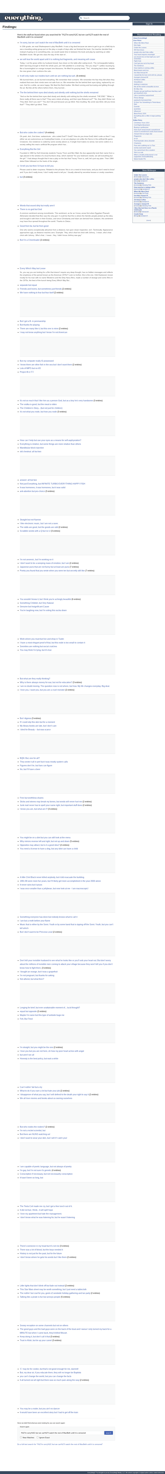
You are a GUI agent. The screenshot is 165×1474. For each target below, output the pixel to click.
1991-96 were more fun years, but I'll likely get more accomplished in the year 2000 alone (60, 881)
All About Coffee (139, 80)
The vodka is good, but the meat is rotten (38, 404)
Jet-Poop (145, 193)
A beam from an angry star (143, 134)
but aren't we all (27, 1055)
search (108, 1433)
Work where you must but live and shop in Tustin (42, 639)
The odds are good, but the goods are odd (39, 527)
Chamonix (137, 143)
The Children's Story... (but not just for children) (41, 408)
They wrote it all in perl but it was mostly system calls (44, 762)
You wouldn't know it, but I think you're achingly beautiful (45, 599)
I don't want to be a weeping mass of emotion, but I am (44, 563)
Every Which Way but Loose (33, 268)
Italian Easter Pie (140, 159)
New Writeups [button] (149, 170)
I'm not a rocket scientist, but (32, 1130)
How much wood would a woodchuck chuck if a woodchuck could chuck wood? (148, 130)
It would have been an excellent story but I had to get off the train (49, 1412)
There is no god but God (31, 209)
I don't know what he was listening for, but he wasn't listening (47, 1217)
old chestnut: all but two (30, 451)
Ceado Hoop (138, 214)
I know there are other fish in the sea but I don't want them (46, 365)
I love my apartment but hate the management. (41, 1214)
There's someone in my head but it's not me (39, 1246)
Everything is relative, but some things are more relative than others (50, 444)
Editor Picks (137, 120)
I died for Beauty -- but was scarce (35, 729)
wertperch (144, 181)
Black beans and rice (141, 70)
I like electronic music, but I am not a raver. (39, 523)
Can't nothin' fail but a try (31, 1087)
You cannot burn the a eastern (144, 150)
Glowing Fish (146, 185)
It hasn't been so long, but (31, 1178)
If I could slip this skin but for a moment (37, 722)
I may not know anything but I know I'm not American (43, 332)
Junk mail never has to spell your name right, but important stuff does (51, 805)
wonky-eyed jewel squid (142, 148)
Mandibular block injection (32, 448)
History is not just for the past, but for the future (41, 1253)
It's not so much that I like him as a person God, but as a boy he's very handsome (56, 400)
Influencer (137, 111)
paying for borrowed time (142, 100)
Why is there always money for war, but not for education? (46, 682)
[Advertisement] (82, 6)
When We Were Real (141, 43)
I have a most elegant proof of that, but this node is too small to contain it (52, 643)
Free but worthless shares (31, 798)
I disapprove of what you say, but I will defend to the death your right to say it (54, 1094)
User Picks (137, 40)
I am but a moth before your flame (35, 921)
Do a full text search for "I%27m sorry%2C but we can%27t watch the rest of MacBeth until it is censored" (60, 1444)
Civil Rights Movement (142, 125)
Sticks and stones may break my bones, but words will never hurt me (51, 801)
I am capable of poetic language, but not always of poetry (46, 1166)
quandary (137, 109)
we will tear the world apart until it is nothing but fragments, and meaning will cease (57, 59)
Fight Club (137, 61)
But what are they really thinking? (35, 679)
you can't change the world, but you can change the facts (45, 1376)
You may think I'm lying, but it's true (36, 650)
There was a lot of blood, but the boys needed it (41, 1250)
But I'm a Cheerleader (30, 240)
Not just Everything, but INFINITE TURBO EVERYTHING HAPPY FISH (52, 484)
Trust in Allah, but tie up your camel (36, 1340)
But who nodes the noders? (32, 1127)
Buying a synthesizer (141, 127)
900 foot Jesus (139, 50)
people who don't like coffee (143, 52)
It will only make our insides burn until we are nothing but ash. (48, 76)
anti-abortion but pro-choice (32, 491)
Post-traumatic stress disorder (144, 141)
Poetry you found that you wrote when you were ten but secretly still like (52, 571)
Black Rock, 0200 (140, 113)
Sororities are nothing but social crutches (38, 646)
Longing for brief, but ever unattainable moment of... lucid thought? (50, 1008)
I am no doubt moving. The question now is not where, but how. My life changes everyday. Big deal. (65, 686)
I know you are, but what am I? (33, 809)
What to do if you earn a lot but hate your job (40, 1091)
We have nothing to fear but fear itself (37, 292)
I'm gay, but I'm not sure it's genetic (35, 1170)
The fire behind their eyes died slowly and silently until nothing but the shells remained (59, 92)
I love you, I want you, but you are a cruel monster (42, 690)
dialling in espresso (141, 84)
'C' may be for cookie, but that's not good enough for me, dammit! (49, 1369)
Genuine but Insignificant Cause (34, 606)
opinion (137, 189)
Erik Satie (137, 45)
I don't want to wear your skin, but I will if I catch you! (43, 1138)
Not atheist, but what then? (32, 979)
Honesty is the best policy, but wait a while (39, 1058)
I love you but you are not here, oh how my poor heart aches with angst (52, 1051)
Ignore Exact (44, 1437)
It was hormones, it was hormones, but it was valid (42, 487)
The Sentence (139, 66)
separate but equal (28, 285)
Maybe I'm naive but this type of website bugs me (42, 1015)
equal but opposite (28, 1011)
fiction (136, 177)
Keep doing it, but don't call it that (35, 1336)
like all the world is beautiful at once (146, 87)
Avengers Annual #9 (141, 77)
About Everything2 (140, 38)
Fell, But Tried (26, 1019)
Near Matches (28, 1437)
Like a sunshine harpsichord (144, 95)
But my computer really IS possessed (37, 361)
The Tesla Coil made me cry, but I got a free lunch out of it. (46, 1206)
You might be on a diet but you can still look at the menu (45, 837)
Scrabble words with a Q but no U (35, 531)
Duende (137, 106)
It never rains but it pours (31, 885)
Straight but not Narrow (30, 520)
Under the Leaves (140, 47)
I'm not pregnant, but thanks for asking (37, 975)
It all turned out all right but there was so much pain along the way (49, 1380)
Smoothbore (138, 82)
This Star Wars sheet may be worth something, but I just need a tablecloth (53, 1289)
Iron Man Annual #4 (141, 73)
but (21, 177)
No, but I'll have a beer (30, 769)
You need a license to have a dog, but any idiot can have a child (49, 849)
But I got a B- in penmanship (33, 321)
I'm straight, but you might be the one (36, 1047)
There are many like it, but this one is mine (39, 328)
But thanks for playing (30, 325)
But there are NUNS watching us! (35, 1134)
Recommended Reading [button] (149, 35)
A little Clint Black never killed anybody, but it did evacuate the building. (52, 877)
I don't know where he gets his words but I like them (43, 1257)
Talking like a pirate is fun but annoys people (40, 1297)
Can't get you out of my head (144, 63)
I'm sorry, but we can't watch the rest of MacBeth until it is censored (50, 43)
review (136, 185)
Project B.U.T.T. (27, 372)
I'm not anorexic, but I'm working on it (36, 559)
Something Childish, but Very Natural (37, 603)
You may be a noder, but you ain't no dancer (40, 1409)
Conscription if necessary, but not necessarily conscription (46, 1174)
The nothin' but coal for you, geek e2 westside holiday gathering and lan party (55, 1293)
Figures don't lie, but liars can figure (36, 765)
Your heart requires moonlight (144, 54)
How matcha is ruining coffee (144, 68)
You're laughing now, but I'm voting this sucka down (43, 610)
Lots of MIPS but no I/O (30, 368)
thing (136, 216)
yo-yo (136, 138)
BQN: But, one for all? (30, 758)
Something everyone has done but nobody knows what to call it (48, 917)
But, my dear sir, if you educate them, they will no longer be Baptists (50, 1372)
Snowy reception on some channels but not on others (44, 1325)
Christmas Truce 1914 (141, 123)
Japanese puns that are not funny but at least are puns (44, 567)
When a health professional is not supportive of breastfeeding (146, 156)
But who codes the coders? (32, 132)
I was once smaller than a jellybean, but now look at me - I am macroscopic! (54, 888)
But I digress (25, 718)
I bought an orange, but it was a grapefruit (38, 972)
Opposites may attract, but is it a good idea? (40, 845)
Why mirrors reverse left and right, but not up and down (44, 841)
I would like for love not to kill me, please (148, 75)
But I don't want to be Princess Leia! (36, 932)
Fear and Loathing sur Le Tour (144, 145)
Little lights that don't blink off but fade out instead (42, 1286)
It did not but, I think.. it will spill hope (36, 1210)
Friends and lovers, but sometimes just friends (41, 289)
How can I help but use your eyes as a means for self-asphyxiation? (50, 440)
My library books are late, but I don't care (38, 726)
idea (136, 181)
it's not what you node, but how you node (38, 412)
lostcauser (145, 177)
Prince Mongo (139, 98)
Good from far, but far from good (34, 226)
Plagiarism (137, 136)
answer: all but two (28, 480)
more (148, 220)
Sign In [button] (149, 24)
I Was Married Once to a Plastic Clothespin (145, 209)
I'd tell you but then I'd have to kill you (37, 166)
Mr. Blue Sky (138, 89)
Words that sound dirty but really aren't (37, 205)
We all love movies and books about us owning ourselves (46, 1098)
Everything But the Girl (30, 149)
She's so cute (138, 152)
